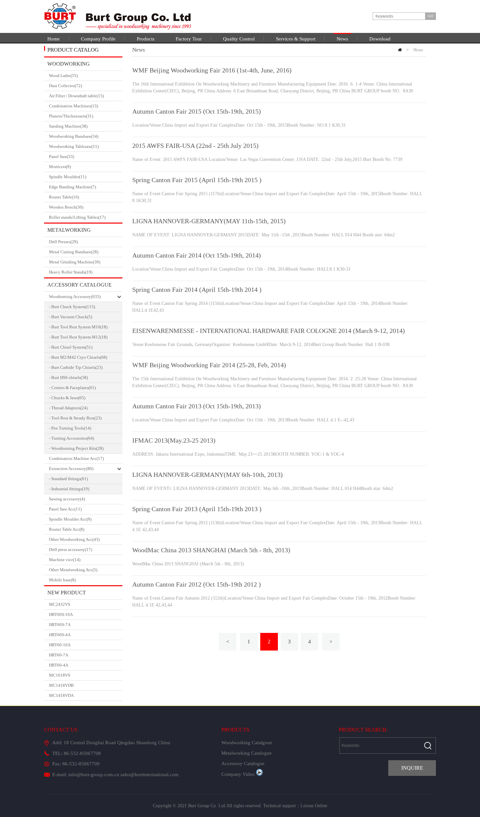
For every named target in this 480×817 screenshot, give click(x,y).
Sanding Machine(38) (68, 126)
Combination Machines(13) (73, 105)
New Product (66, 592)
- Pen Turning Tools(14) (70, 428)
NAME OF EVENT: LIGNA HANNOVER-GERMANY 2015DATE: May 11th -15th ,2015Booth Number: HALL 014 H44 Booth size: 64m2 (263, 234)
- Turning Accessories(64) (71, 438)
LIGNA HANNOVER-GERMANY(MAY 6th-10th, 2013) (207, 474)
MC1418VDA (61, 695)
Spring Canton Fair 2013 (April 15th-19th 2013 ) (197, 508)
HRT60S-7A (60, 624)
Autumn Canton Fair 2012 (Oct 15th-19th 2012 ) (196, 584)
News (342, 38)
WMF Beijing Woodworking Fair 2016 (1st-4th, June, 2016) (212, 70)
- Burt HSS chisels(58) (68, 377)
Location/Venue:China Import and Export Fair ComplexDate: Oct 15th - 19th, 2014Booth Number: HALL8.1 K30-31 (241, 269)
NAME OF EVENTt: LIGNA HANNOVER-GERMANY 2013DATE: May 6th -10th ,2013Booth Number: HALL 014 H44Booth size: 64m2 (262, 488)
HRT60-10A (60, 644)
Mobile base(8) (62, 579)
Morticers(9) (60, 166)
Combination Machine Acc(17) (76, 458)
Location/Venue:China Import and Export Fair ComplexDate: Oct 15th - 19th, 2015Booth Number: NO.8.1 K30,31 (239, 125)
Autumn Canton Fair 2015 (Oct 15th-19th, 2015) (196, 111)
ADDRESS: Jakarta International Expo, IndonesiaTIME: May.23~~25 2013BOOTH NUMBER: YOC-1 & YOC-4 (238, 454)
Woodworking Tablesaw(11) (74, 146)
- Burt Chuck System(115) (72, 306)
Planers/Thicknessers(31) (71, 116)
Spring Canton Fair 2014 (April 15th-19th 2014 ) (197, 289)
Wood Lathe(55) (63, 75)
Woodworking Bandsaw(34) (73, 136)
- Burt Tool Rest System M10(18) (78, 326)
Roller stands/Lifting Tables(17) (77, 217)
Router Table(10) (64, 197)
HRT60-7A (58, 654)
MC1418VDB (61, 685)
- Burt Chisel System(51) (70, 347)
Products (145, 38)
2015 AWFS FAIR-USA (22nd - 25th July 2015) (195, 145)
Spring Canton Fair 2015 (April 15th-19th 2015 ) (197, 179)
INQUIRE (412, 768)
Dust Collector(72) (65, 85)
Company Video (238, 774)
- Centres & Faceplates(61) (72, 387)
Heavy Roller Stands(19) (70, 272)
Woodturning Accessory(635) (75, 296)
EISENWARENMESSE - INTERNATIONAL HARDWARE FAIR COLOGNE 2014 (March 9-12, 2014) (268, 330)
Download (380, 38)
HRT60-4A (58, 665)
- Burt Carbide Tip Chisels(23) (76, 367)
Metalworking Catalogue (67, 232)
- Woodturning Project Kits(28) (76, 448)
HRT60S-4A (60, 634)
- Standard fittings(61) (68, 478)
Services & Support (295, 38)
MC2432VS (59, 604)
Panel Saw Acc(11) (65, 509)
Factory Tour (189, 38)
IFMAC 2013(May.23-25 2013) (174, 440)
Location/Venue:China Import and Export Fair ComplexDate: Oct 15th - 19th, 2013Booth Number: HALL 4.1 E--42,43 (243, 419)
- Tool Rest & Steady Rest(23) (75, 418)
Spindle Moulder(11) (67, 176)
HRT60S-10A (61, 614)
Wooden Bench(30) (66, 207)
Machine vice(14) (64, 559)
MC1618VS (59, 675)
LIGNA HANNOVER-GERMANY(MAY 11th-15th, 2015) (209, 221)
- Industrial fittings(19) (69, 488)
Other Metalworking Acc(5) (73, 569)
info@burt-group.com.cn (93, 774)
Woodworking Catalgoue (67, 66)
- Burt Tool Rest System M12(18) (78, 337)
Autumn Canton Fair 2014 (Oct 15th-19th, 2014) (196, 255)
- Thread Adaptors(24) (68, 407)
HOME (400, 49)
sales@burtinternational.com (149, 774)
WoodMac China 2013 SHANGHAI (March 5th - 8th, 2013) (211, 550)
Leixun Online (313, 805)
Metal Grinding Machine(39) (74, 261)
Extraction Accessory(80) (71, 468)
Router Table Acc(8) (66, 529)
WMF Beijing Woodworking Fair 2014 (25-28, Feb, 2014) (209, 365)
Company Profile (98, 38)
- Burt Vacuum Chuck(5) (70, 316)
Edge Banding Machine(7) (72, 186)
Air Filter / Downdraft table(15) (76, 95)
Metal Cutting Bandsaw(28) (73, 251)
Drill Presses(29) (63, 241)
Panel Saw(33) (61, 156)
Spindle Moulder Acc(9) (70, 519)
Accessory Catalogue (79, 285)
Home (53, 38)
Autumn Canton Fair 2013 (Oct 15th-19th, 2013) (196, 406)
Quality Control (239, 38)
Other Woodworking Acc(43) (74, 539)
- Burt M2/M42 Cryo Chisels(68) (78, 357)
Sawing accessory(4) (67, 498)
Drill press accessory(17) (70, 549)
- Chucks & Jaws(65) (67, 397)
